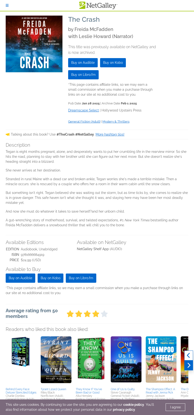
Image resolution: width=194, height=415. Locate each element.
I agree (175, 407)
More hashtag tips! (110, 134)
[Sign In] (7, 5)
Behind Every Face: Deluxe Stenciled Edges (21, 391)
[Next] (188, 365)
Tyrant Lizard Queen (53, 389)
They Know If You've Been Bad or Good (89, 391)
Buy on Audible (83, 62)
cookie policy (133, 404)
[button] (21, 361)
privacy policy (124, 409)
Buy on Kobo (113, 62)
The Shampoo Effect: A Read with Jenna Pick (160, 391)
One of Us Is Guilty (123, 389)
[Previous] (188, 355)
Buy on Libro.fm (83, 75)
